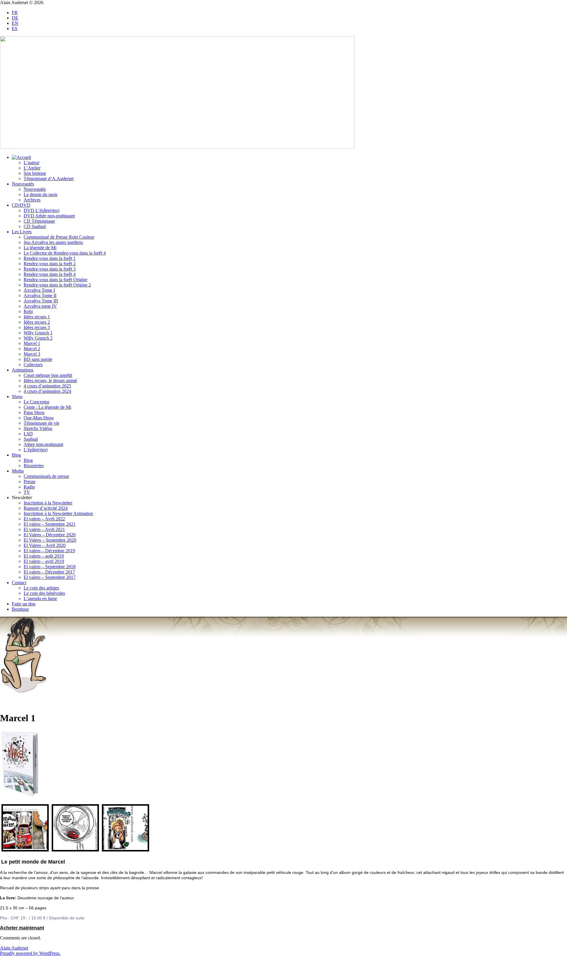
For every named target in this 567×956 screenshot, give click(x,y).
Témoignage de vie (41, 423)
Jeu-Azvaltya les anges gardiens (53, 242)
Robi (28, 311)
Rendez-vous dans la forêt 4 (50, 274)
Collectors (33, 364)
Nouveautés (23, 183)
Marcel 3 (32, 353)
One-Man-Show (39, 417)
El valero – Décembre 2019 (49, 550)
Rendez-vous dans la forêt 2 (50, 263)
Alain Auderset (14, 947)
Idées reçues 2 (37, 322)
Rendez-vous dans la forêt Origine (55, 279)
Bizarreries (34, 465)
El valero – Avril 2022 (44, 518)
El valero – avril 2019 (44, 561)
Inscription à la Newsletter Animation (58, 513)
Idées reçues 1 (37, 316)
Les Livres (22, 231)
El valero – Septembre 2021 (50, 524)
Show (17, 396)
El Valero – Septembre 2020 (50, 540)
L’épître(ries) (36, 449)
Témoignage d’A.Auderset (49, 178)
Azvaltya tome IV (40, 306)
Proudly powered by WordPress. (30, 953)
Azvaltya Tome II (40, 295)
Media (18, 470)
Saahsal (31, 439)
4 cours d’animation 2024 (47, 391)
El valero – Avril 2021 (44, 529)
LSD (28, 433)
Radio (29, 486)
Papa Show (34, 412)
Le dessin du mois (40, 194)
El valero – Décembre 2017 (49, 571)
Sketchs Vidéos (38, 428)
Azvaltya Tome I (39, 290)
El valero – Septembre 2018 (50, 566)
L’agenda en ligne (40, 598)
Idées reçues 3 (37, 327)
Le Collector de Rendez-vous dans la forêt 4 (65, 252)
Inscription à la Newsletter (48, 502)
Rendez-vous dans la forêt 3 (50, 268)
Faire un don (23, 603)
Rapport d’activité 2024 (46, 508)
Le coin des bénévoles (44, 593)
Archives (32, 199)
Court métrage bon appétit (48, 375)
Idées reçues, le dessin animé (50, 380)
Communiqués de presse (46, 476)
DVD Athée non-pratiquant (49, 215)
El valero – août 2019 (44, 555)
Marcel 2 (32, 348)
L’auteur (31, 162)
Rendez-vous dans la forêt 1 (50, 258)
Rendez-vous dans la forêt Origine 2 (57, 284)
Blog (16, 454)
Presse (29, 481)
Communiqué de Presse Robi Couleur (59, 237)
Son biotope (35, 173)
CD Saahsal (35, 226)
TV (27, 492)
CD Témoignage (39, 221)
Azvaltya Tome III (41, 300)
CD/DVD (21, 205)
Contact (19, 582)
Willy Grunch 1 (38, 332)
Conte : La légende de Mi (47, 407)
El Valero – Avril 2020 (45, 545)
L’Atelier (32, 167)
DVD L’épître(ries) (41, 210)
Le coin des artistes (41, 587)
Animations (22, 369)
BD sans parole (38, 359)
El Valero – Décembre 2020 (50, 534)
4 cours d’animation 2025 (47, 385)
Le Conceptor (36, 401)
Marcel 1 (32, 343)
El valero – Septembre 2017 (50, 577)
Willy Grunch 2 (38, 338)
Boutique (20, 609)
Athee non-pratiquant (43, 444)
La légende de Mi (40, 247)
